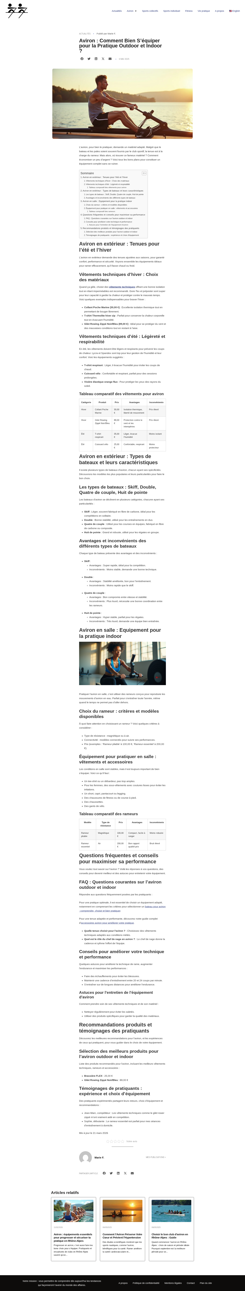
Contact (191, 1283)
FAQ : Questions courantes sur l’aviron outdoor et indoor (109, 218)
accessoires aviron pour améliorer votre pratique (107, 923)
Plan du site (206, 1283)
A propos (219, 11)
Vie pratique (204, 11)
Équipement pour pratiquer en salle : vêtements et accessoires (112, 208)
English (236, 11)
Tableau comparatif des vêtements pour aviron (107, 187)
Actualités (117, 11)
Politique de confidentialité (146, 1283)
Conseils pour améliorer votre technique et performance (109, 222)
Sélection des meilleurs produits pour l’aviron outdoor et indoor (111, 232)
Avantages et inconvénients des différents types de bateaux (110, 198)
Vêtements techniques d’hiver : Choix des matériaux (107, 181)
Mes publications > (156, 1157)
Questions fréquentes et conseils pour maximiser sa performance (114, 214)
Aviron (130, 11)
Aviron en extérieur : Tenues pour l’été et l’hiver (105, 177)
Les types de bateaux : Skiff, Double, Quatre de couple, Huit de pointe (115, 194)
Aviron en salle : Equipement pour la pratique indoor (107, 201)
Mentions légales (173, 1283)
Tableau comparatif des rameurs (102, 211)
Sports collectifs (150, 11)
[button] (82, 59)
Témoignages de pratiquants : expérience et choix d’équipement (112, 235)
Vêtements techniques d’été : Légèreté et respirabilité (108, 184)
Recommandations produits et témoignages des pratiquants (111, 228)
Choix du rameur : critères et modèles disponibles (106, 205)
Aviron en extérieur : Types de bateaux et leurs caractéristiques (113, 190)
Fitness (189, 11)
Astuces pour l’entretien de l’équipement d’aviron (108, 225)
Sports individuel (171, 11)
